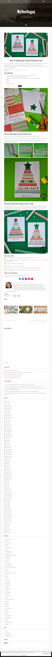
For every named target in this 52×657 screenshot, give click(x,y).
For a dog (7, 571)
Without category (9, 622)
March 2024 (8, 424)
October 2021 (8, 475)
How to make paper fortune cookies (13, 377)
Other (7, 597)
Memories (8, 594)
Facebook (7, 276)
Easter (7, 569)
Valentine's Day (9, 615)
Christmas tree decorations (11, 555)
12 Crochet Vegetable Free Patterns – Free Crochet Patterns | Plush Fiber (20, 388)
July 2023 (7, 438)
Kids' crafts (8, 592)
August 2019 (8, 521)
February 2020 (8, 511)
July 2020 (7, 502)
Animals (7, 541)
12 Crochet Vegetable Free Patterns (13, 391)
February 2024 (8, 426)
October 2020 (8, 496)
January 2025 (8, 413)
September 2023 (9, 435)
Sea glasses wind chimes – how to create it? (34, 386)
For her (7, 574)
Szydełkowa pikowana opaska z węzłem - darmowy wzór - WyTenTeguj (19, 393)
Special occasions (9, 608)
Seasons (7, 606)
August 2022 (8, 458)
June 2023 (8, 440)
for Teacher (8, 581)
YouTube (21, 276)
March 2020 (8, 509)
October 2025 (8, 408)
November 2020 (9, 495)
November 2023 (9, 431)
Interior (7, 590)
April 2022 (8, 465)
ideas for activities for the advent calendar (35, 260)
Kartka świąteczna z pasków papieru (19, 69)
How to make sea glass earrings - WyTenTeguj (15, 384)
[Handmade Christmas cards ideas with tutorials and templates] (11, 309)
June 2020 (8, 504)
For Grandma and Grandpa (11, 572)
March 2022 (8, 466)
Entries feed (7, 632)
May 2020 (7, 505)
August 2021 (8, 479)
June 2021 (8, 482)
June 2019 (8, 525)
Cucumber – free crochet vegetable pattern (30, 391)
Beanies (7, 544)
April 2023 (8, 443)
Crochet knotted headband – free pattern (14, 374)
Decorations (8, 562)
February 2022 (8, 468)
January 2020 (8, 512)
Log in (6, 631)
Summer (7, 613)
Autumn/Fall (8, 542)
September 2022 (9, 456)
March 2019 (8, 530)
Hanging (7, 587)
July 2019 (7, 523)
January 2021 (8, 491)
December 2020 (9, 493)
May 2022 (7, 463)
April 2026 (8, 403)
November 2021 (9, 473)
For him (7, 576)
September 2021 (9, 477)
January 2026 (8, 404)
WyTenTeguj (26, 11)
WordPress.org (8, 636)
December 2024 (9, 415)
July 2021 (7, 481)
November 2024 (9, 417)
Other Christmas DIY (10, 599)
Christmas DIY (8, 553)
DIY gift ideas (8, 564)
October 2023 (8, 433)
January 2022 (8, 470)
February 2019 (8, 532)
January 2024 (8, 427)
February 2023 (8, 447)
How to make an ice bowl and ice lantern (13, 375)
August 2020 (8, 500)
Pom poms (8, 604)
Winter (7, 620)
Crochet (7, 560)
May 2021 (7, 484)
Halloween (8, 583)
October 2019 (8, 518)
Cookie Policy (24, 655)
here (19, 260)
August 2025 (8, 410)
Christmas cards (9, 551)
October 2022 (8, 454)
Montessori (8, 595)
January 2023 (8, 449)
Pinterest (16, 276)
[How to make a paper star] (26, 309)
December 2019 (9, 514)
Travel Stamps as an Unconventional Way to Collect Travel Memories (19, 372)
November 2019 (9, 516)
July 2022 (7, 459)
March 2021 (8, 488)
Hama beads (8, 585)
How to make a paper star (24, 314)
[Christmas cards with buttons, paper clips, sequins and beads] (40, 309)
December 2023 (9, 429)
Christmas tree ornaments (15, 265)
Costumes (8, 558)
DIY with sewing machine (11, 567)
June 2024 (8, 419)
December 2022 (9, 450)
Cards (7, 549)
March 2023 (8, 445)
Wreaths (7, 624)
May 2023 (7, 442)
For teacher (8, 580)
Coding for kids (9, 556)
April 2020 (8, 507)
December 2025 (9, 406)
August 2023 (8, 436)
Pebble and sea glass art (30, 384)
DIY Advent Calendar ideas (11, 320)
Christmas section (38, 257)
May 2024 (7, 420)
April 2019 (8, 528)
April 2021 (8, 486)
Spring (7, 610)
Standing (7, 611)
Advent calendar (9, 539)
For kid (7, 578)
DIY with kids (41, 269)
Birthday (7, 546)
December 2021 (9, 472)
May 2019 (7, 527)
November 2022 (9, 452)
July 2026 (7, 401)
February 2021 (8, 489)
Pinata (7, 603)
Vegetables (8, 617)
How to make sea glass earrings (12, 370)
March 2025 (8, 412)
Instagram (12, 276)
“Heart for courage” (17, 205)
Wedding (7, 618)
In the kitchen (8, 588)
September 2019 (9, 520)
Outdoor (7, 601)
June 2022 (8, 461)
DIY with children (9, 565)
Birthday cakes (8, 548)
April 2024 (8, 422)
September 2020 (9, 498)
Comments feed (8, 634)
